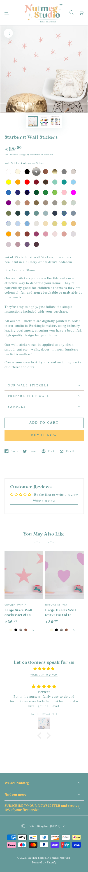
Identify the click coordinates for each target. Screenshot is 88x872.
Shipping (24, 154)
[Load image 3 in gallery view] (55, 121)
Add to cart (44, 422)
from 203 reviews (44, 675)
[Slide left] (39, 542)
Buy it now (44, 435)
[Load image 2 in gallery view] (44, 121)
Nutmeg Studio (37, 857)
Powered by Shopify (44, 862)
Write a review (44, 501)
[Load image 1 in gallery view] (33, 121)
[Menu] (7, 12)
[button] (71, 12)
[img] (44, 669)
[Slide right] (49, 542)
